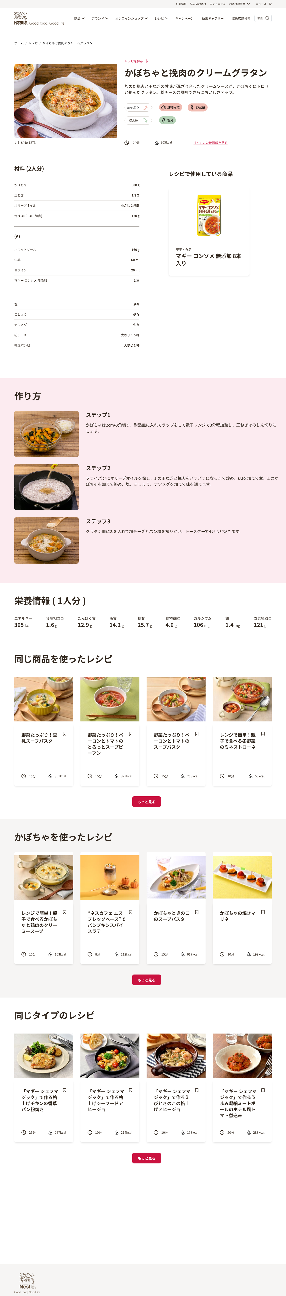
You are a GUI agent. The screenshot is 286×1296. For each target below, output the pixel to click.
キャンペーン (184, 18)
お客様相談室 (237, 4)
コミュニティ (218, 4)
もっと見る (147, 801)
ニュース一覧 (264, 4)
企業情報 (181, 4)
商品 (77, 18)
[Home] (40, 18)
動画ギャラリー (213, 18)
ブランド (98, 18)
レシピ (159, 18)
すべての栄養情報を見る (210, 142)
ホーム (19, 43)
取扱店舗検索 (241, 18)
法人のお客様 (198, 4)
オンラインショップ (129, 18)
